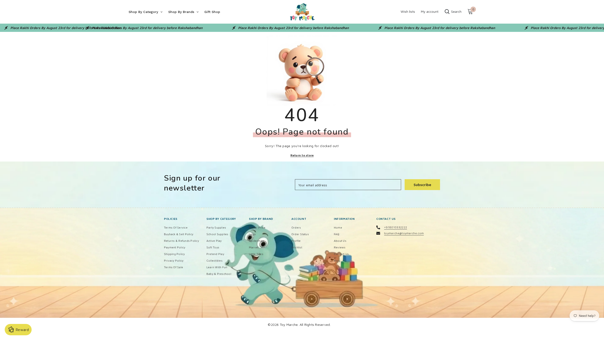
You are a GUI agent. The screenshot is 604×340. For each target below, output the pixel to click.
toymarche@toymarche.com (404, 233)
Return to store (302, 155)
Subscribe (422, 185)
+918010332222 (395, 227)
